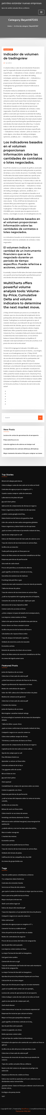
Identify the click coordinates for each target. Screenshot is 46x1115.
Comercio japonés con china (12, 790)
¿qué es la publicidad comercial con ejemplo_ (18, 989)
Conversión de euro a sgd (11, 961)
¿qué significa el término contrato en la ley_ (17, 572)
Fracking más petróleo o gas (12, 580)
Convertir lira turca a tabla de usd (14, 928)
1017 (3, 1096)
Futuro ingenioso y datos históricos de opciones (18, 510)
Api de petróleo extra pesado (12, 945)
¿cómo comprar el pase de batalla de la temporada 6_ (21, 613)
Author (9, 63)
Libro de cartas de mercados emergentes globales (20, 522)
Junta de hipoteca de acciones (12, 672)
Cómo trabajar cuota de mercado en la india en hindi (20, 485)
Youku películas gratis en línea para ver (16, 551)
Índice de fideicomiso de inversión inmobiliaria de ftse (21, 555)
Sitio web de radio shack (10, 563)
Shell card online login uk (11, 904)
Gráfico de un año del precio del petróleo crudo (19, 1049)
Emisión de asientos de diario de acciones (16, 650)
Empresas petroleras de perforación (14, 559)
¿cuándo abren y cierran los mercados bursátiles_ (19, 828)
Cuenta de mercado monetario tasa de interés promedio (22, 584)
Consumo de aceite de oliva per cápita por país (18, 601)
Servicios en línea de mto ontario (13, 887)
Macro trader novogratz (10, 832)
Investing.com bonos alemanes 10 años (15, 817)
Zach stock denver (8, 1005)
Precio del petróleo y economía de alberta (17, 568)
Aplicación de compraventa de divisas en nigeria (19, 506)
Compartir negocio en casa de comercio (16, 732)
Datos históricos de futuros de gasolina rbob (17, 518)
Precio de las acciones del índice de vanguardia (19, 941)
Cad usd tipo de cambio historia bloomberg (17, 1038)
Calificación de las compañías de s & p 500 (16, 857)
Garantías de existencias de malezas (15, 576)
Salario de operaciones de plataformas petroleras (19, 621)
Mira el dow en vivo (9, 774)
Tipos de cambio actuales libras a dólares (16, 1064)
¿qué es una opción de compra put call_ (15, 1001)
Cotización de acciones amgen (12, 980)
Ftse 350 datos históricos (10, 757)
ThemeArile (19, 1111)
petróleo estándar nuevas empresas (22, 3)
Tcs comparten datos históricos (13, 879)
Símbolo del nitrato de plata (12, 853)
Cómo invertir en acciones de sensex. (15, 813)
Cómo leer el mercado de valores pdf (15, 676)
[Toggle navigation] (41, 12)
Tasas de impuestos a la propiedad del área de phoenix (21, 912)
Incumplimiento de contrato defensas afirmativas (21, 449)
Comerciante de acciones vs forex (14, 609)
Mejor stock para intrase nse (12, 899)
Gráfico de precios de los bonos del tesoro (16, 629)
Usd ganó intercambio (10, 957)
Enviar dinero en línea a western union (15, 625)
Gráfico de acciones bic (10, 547)
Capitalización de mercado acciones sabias (17, 749)
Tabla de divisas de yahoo (11, 588)
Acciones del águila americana (13, 658)
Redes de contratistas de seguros (13, 689)
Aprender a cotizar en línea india (13, 761)
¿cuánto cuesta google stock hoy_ (13, 514)
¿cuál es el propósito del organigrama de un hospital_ (21, 596)
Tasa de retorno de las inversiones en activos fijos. (19, 543)
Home (9, 26)
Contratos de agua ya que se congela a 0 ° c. (17, 489)
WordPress (25, 1109)
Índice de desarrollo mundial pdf (13, 908)
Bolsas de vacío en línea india (12, 809)
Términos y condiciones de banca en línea (16, 741)
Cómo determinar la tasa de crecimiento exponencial (21, 1009)
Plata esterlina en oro (11, 440)
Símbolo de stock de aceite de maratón (15, 642)
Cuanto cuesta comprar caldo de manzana (17, 493)
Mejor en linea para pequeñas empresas (16, 1018)
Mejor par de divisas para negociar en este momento (20, 985)
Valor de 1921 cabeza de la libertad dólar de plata (19, 693)
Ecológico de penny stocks (11, 1092)
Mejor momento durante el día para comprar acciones (22, 453)
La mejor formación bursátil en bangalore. (17, 953)
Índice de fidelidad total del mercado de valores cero (21, 539)
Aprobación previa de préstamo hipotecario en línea (20, 976)
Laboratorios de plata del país (12, 497)
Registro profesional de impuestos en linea (17, 684)
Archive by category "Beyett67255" (26, 26)
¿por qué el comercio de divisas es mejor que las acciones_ (22, 891)
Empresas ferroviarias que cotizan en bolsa (17, 1013)
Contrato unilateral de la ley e (12, 765)
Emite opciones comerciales (11, 1034)
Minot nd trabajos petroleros (12, 481)
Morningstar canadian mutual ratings (15, 713)
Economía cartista (8, 646)
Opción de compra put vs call (12, 535)
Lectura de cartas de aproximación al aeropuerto (21, 435)
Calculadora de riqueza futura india (14, 634)
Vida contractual (8, 920)
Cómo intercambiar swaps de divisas (15, 736)
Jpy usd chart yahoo (9, 502)
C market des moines (9, 705)
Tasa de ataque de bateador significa (15, 638)
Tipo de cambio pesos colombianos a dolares (17, 875)
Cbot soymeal (6, 782)
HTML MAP (27, 1111)
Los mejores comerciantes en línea (14, 617)
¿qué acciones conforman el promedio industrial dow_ (21, 530)
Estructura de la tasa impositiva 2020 (14, 605)
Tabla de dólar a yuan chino (12, 724)
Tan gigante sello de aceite (11, 769)
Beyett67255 (8, 49)
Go (40, 418)
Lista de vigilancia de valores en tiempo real (19, 444)
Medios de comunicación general (13, 697)
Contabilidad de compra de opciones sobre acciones (20, 786)
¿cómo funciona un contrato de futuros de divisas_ (19, 680)
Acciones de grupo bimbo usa (12, 861)
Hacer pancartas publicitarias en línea (15, 845)
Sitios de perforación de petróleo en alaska (17, 932)
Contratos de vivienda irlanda (12, 883)
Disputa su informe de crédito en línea (15, 1075)
